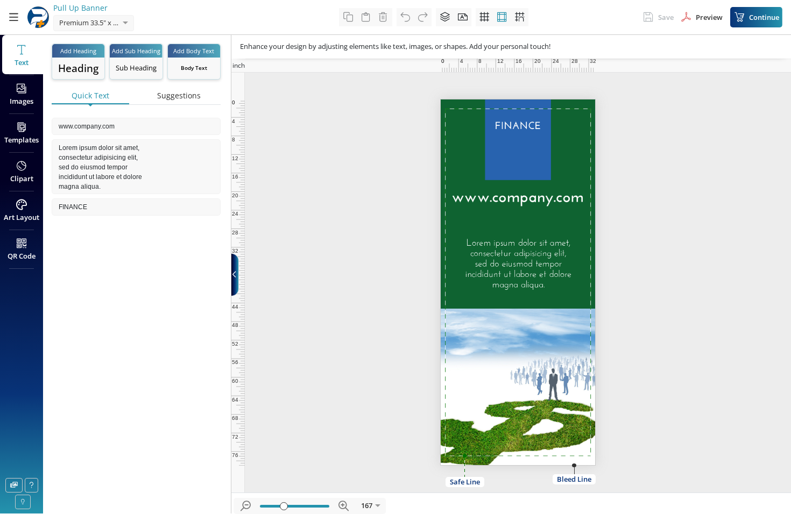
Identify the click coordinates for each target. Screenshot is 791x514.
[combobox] (83, 23)
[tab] (90, 96)
